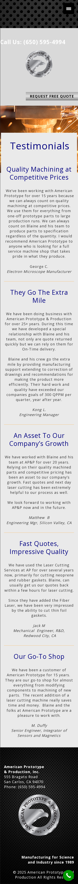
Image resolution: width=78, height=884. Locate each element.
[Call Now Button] (68, 875)
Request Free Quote (52, 96)
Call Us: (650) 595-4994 (32, 42)
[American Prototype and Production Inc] (39, 815)
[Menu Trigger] (68, 8)
